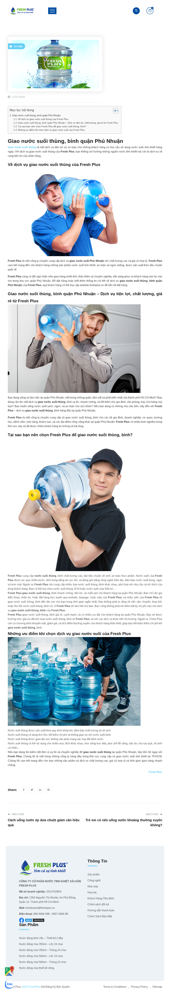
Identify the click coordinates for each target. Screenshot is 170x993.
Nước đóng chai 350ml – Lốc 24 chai (41, 944)
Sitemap (157, 986)
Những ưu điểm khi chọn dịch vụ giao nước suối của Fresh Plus (51, 130)
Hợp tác (92, 892)
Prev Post (17, 814)
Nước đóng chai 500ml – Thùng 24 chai (42, 962)
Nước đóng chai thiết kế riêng (36, 968)
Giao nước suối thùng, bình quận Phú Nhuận (36, 115)
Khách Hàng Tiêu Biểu (100, 898)
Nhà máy (92, 886)
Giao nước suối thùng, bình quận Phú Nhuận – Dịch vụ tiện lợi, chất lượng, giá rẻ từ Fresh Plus (68, 123)
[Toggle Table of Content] (114, 110)
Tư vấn (18, 46)
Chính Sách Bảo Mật (99, 916)
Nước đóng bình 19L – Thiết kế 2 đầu (41, 938)
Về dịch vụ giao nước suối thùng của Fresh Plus (43, 119)
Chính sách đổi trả (98, 904)
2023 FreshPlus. (31, 986)
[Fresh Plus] (22, 11)
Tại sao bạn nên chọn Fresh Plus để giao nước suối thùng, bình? (52, 126)
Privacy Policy (139, 986)
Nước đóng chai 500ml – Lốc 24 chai (41, 956)
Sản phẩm (93, 874)
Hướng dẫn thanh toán (100, 910)
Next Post (152, 814)
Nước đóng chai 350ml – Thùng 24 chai (42, 950)
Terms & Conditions (114, 986)
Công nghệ (94, 880)
